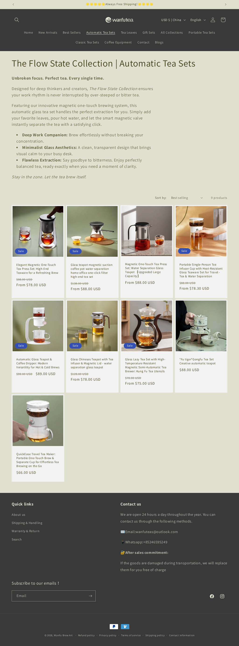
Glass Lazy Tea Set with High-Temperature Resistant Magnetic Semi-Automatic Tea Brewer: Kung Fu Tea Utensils (145, 365)
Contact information (181, 635)
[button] (17, 20)
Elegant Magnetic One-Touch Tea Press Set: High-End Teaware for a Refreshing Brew (37, 269)
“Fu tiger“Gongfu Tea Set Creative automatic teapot (197, 361)
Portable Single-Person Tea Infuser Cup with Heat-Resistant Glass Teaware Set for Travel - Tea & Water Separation (201, 270)
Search (17, 539)
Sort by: (160, 198)
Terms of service (131, 635)
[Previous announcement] (13, 4)
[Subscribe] (90, 595)
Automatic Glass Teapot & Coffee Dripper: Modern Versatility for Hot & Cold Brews (37, 363)
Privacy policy (107, 635)
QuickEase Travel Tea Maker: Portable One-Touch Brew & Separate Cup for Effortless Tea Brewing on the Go (37, 460)
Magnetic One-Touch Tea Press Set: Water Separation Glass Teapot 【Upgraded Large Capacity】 (146, 270)
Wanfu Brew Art (63, 635)
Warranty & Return (25, 531)
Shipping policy (155, 635)
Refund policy (86, 635)
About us (18, 515)
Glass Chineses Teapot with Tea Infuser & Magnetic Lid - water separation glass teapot (92, 363)
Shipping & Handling (27, 523)
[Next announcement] (226, 4)
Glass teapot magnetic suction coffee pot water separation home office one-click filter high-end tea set (91, 271)
